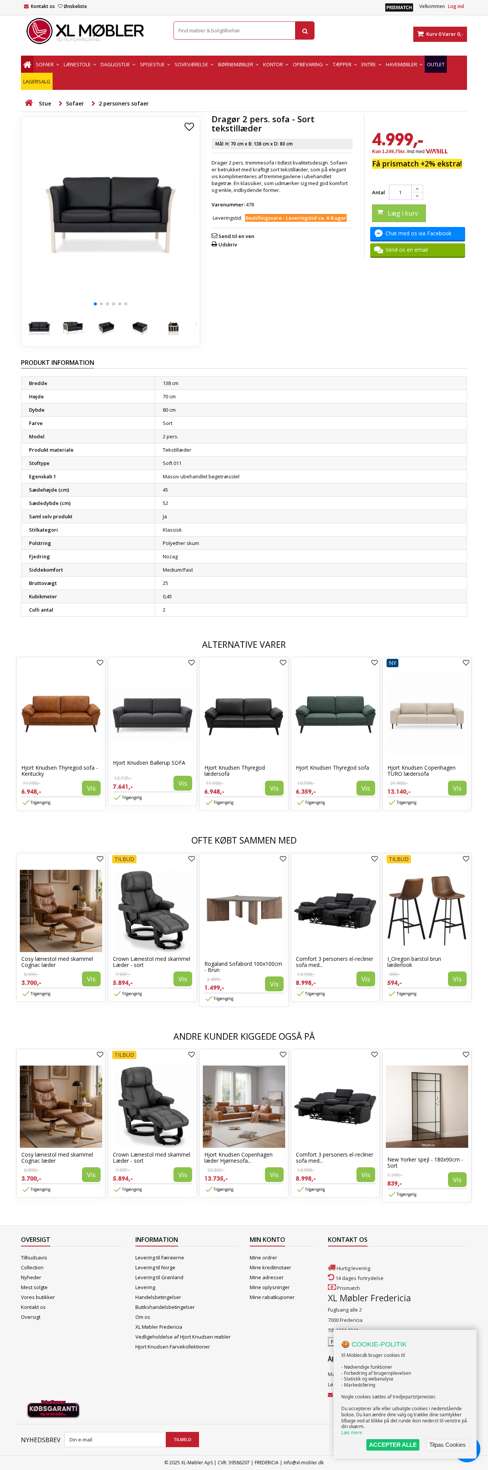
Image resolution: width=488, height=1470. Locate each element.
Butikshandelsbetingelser (165, 1307)
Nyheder (31, 1277)
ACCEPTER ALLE (393, 1444)
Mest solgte (34, 1287)
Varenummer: (228, 204)
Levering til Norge (155, 1267)
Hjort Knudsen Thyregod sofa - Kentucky (59, 770)
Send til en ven (236, 236)
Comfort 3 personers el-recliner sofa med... (334, 961)
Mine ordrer (263, 1257)
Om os (142, 1316)
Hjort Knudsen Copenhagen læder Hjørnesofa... (238, 1157)
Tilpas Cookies (447, 1444)
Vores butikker (38, 1297)
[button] (95, 303)
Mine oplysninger (270, 1287)
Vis (91, 788)
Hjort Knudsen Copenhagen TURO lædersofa (421, 770)
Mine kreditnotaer (270, 1267)
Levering (145, 1287)
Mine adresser (267, 1277)
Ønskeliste (75, 6)
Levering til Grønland (159, 1277)
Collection (32, 1267)
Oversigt (30, 1316)
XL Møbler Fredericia (158, 1326)
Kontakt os (43, 6)
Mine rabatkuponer (272, 1297)
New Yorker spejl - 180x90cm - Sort (425, 1162)
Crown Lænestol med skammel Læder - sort (151, 961)
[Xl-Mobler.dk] (91, 31)
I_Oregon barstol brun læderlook (414, 961)
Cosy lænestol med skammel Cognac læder (57, 961)
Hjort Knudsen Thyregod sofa (332, 767)
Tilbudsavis (34, 1257)
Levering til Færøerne (159, 1257)
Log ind (456, 6)
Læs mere (351, 1432)
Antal (378, 192)
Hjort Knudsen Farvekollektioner (172, 1346)
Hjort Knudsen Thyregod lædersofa (234, 770)
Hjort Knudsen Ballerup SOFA (149, 762)
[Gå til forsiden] (28, 103)
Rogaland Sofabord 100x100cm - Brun (243, 966)
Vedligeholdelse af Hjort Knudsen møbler (183, 1336)
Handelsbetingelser (158, 1297)
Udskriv (227, 244)
